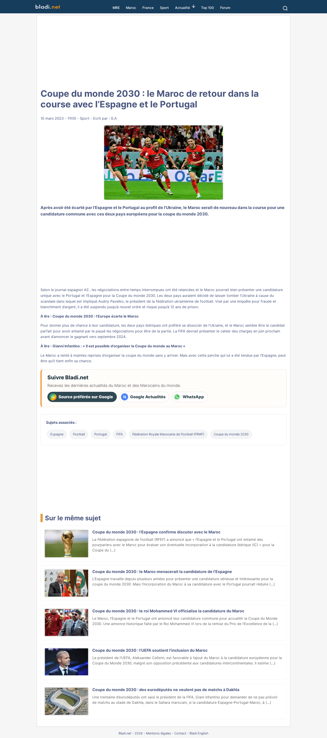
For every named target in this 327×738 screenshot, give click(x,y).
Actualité (182, 8)
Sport (164, 8)
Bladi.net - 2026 (131, 733)
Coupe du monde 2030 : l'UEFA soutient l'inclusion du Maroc (150, 650)
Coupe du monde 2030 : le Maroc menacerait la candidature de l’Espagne (162, 571)
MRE (116, 8)
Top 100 (207, 8)
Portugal (100, 434)
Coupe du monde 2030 (231, 434)
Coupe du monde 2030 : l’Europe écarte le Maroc (95, 316)
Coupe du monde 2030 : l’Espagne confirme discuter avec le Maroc (156, 532)
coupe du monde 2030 (185, 213)
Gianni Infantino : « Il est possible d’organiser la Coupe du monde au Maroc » (118, 346)
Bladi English (199, 733)
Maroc (131, 8)
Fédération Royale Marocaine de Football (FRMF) (168, 434)
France (148, 8)
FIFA (119, 434)
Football (79, 434)
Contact (180, 733)
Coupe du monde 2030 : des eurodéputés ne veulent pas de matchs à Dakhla (165, 689)
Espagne (56, 434)
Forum (225, 8)
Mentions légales (158, 733)
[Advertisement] (163, 51)
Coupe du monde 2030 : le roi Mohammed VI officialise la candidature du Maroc (168, 611)
